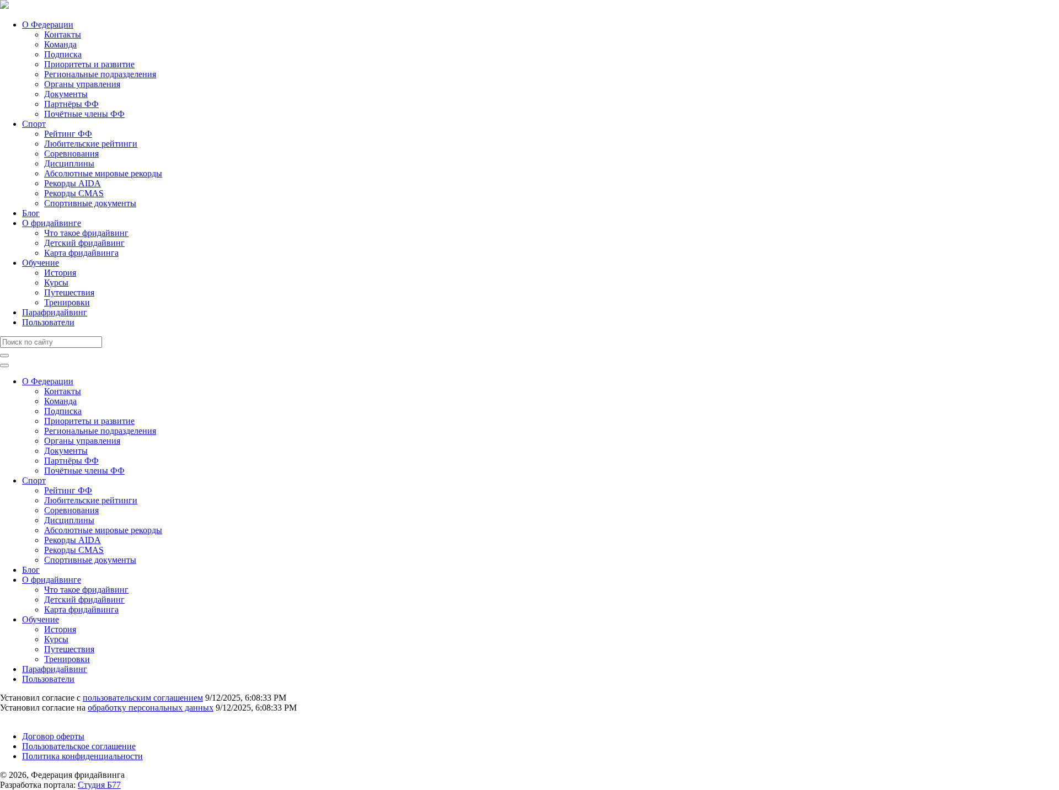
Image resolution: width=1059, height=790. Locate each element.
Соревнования (71, 153)
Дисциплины (69, 163)
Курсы (56, 282)
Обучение (40, 262)
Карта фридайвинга (81, 252)
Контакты (62, 34)
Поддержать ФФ (31, 717)
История (60, 272)
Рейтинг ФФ (68, 133)
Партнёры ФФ (71, 104)
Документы (66, 94)
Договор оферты (53, 736)
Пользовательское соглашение (79, 746)
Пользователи (48, 322)
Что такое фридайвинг (86, 233)
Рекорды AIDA (72, 183)
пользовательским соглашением (143, 697)
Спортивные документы (90, 203)
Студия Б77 (99, 784)
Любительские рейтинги (90, 143)
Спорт (34, 123)
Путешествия (69, 292)
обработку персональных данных (150, 707)
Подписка (63, 54)
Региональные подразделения (100, 74)
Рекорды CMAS (74, 193)
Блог (31, 213)
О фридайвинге (51, 223)
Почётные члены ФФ (84, 114)
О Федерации (47, 24)
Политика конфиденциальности (82, 756)
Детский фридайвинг (84, 243)
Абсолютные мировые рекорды (103, 173)
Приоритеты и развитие (89, 64)
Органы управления (82, 84)
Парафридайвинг (54, 312)
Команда (60, 44)
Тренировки (67, 302)
